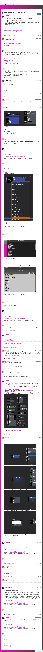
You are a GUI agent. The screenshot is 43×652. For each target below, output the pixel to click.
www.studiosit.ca (6, 375)
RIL (4, 38)
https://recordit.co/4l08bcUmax (10, 593)
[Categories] (3, 10)
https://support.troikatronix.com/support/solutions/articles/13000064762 (16, 31)
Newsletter (18, 4)
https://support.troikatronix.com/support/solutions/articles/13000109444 (18, 32)
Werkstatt (13, 4)
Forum (6, 4)
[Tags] (9, 10)
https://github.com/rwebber (7, 62)
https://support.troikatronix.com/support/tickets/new (15, 30)
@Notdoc (7, 107)
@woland (5, 100)
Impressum (38, 0)
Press (33, 0)
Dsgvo (35, 0)
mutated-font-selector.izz (9, 340)
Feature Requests (5, 13)
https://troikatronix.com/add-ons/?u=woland (20, 156)
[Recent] (5, 10)
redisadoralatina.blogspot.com (12, 43)
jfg (4, 107)
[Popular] (7, 10)
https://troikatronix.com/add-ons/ (11, 156)
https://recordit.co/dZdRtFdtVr (10, 339)
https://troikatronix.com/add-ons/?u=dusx (9, 60)
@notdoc (5, 108)
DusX (5, 80)
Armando (5, 361)
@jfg (5, 139)
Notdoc (5, 99)
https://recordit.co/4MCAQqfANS (10, 391)
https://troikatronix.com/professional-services (9, 56)
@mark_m (10, 80)
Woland (5, 334)
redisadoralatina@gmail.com (20, 43)
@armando (5, 372)
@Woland (8, 99)
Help (9, 4)
